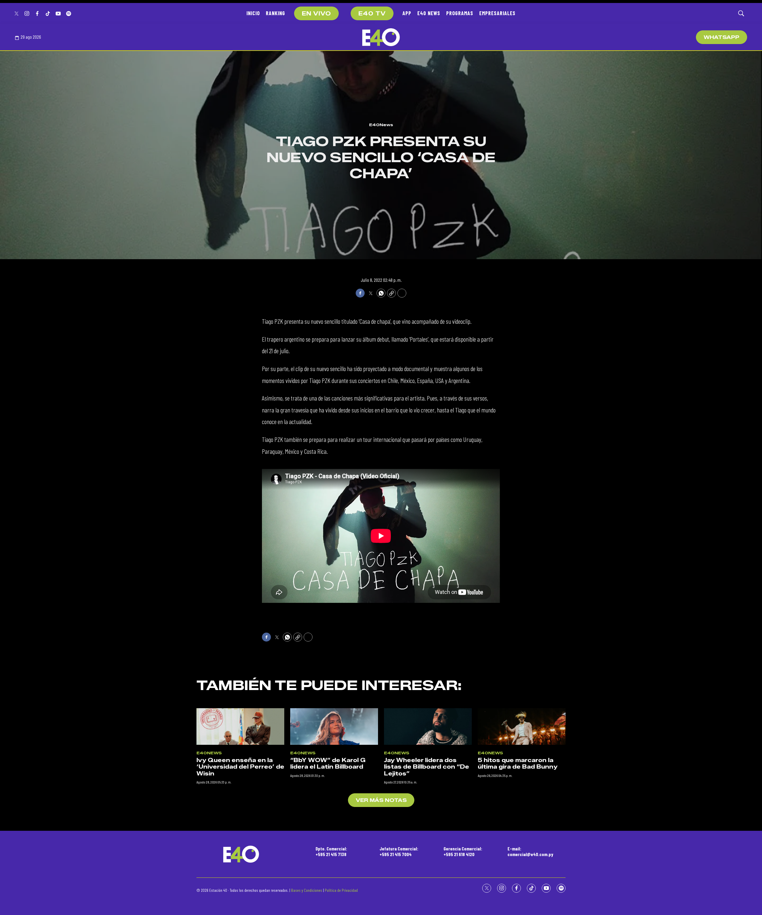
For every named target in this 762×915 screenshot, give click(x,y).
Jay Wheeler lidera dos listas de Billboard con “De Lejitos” (426, 767)
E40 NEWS (428, 13)
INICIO (253, 13)
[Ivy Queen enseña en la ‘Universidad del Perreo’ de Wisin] (240, 726)
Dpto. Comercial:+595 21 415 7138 (331, 851)
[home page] (381, 37)
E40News (381, 124)
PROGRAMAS (459, 13)
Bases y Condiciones (306, 890)
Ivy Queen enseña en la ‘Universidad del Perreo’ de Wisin (240, 767)
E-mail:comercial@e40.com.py (530, 851)
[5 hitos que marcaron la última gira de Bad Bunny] (522, 726)
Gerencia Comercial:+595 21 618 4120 (463, 851)
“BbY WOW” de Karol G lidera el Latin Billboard (328, 763)
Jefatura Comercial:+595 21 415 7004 (399, 851)
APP (406, 13)
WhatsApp (721, 37)
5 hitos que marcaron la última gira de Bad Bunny (518, 763)
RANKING (275, 13)
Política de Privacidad (341, 890)
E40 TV (372, 13)
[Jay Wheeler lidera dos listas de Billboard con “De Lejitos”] (428, 726)
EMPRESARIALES (497, 13)
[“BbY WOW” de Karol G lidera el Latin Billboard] (334, 726)
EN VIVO (316, 13)
